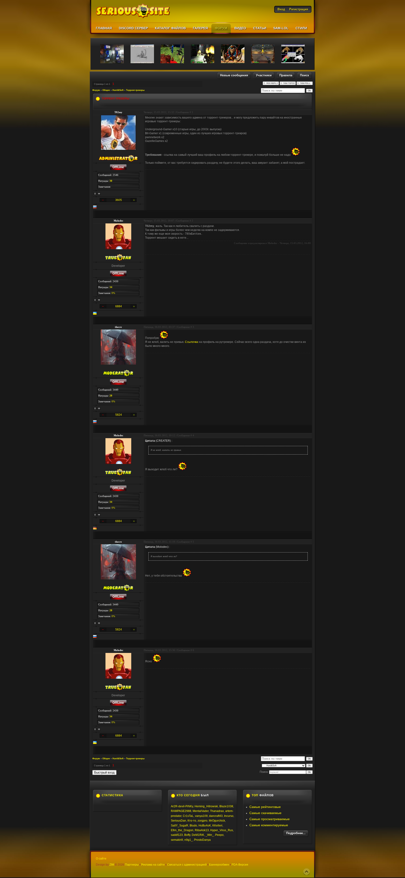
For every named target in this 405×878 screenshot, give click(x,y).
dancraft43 (216, 816)
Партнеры (132, 864)
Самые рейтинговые (265, 807)
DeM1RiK (198, 835)
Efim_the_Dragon (182, 830)
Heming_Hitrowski (206, 806)
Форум (96, 90)
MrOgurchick (217, 820)
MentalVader (201, 811)
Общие (106, 90)
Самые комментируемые (268, 825)
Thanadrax (217, 811)
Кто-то (192, 820)
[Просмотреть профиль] (95, 194)
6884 (118, 306)
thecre (118, 327)
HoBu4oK (205, 825)
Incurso (228, 816)
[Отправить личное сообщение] (99, 194)
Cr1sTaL (188, 816)
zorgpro (202, 820)
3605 (118, 200)
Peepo (219, 835)
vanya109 (201, 816)
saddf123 (177, 835)
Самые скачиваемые (265, 813)
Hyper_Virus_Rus (221, 830)
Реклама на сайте (153, 864)
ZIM (111, 864)
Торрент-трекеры (135, 90)
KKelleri (217, 825)
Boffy (187, 835)
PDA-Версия (240, 864)
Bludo (193, 825)
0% (113, 293)
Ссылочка (191, 342)
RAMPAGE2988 (181, 811)
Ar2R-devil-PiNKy (182, 806)
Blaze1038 (226, 806)
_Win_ (210, 835)
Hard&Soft (118, 90)
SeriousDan (178, 820)
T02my (118, 112)
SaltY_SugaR (179, 825)
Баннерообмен (219, 864)
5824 (118, 414)
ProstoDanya (202, 839)
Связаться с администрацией (187, 864)
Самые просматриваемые (269, 819)
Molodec (118, 220)
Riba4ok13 (202, 830)
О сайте (101, 858)
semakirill (177, 839)
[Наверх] (306, 871)
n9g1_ (188, 839)
